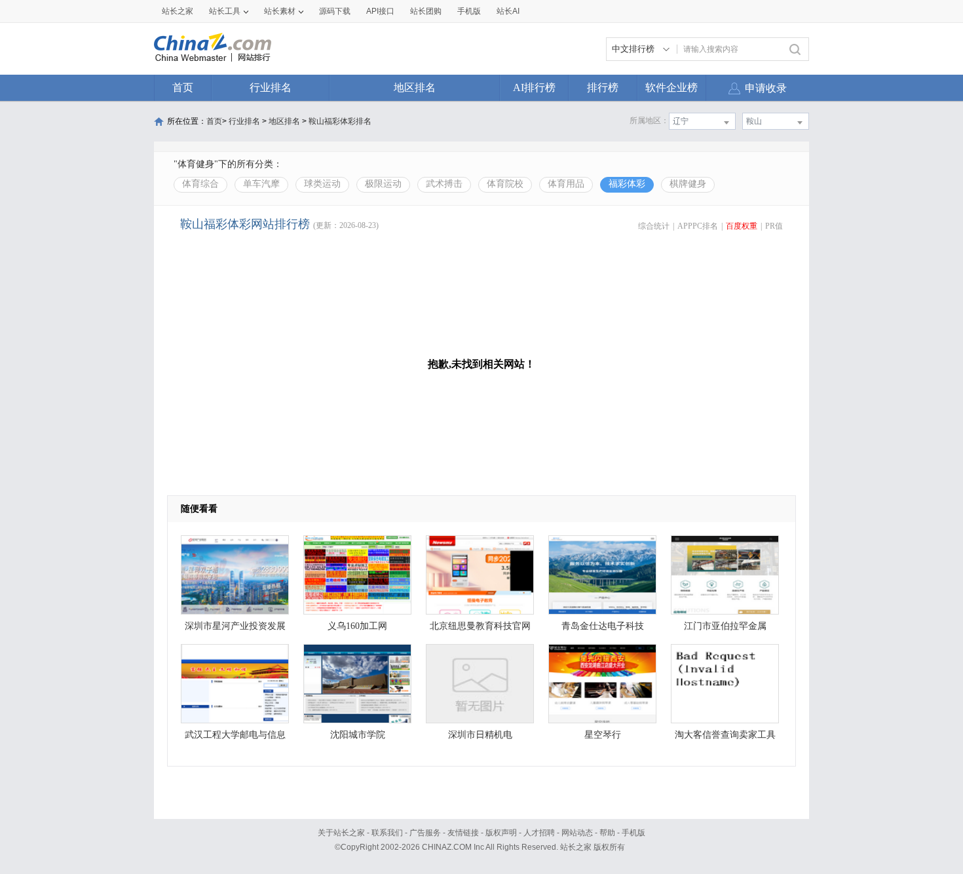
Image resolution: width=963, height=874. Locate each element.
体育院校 (505, 184)
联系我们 (387, 832)
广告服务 (425, 832)
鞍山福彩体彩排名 (340, 121)
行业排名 (271, 87)
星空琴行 (602, 735)
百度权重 (741, 226)
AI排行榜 (534, 87)
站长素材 (279, 11)
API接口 (380, 11)
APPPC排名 (697, 226)
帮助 (607, 832)
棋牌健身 (688, 184)
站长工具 (224, 11)
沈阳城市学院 (357, 735)
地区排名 (415, 87)
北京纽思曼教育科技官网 (480, 626)
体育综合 (200, 184)
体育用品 (566, 184)
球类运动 (322, 184)
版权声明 (501, 832)
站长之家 (177, 11)
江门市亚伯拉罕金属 (725, 626)
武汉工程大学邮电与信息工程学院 (235, 738)
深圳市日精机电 (480, 735)
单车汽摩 (261, 184)
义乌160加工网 (357, 626)
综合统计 (654, 226)
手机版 (633, 832)
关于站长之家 (341, 832)
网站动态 (577, 832)
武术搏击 (444, 184)
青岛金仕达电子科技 (602, 626)
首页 (182, 87)
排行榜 (602, 87)
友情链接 (463, 832)
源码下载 (334, 11)
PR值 (774, 226)
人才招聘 (539, 832)
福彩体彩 (627, 184)
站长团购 (426, 11)
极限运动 (383, 184)
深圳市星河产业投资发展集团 (235, 629)
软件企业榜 (671, 87)
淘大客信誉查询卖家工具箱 (725, 738)
